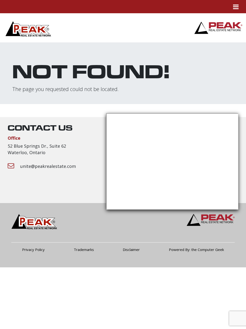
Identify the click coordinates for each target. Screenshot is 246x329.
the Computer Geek (207, 249)
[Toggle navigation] (236, 6)
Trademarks (84, 249)
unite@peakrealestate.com (48, 166)
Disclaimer (131, 249)
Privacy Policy (33, 249)
